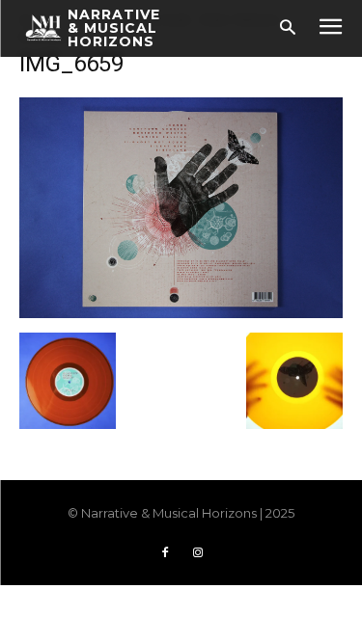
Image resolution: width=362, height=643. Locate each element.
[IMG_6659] (181, 313)
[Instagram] (197, 553)
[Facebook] (165, 553)
